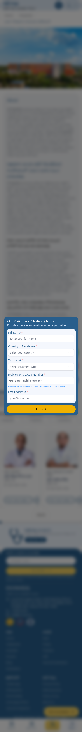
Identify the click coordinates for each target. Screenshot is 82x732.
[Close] (73, 322)
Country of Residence (22, 346)
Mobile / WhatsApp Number (26, 374)
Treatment (15, 360)
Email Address (18, 392)
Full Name (15, 332)
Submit (41, 409)
